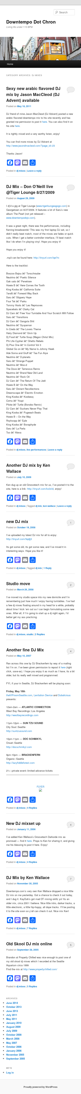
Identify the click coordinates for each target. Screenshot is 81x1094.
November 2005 (15, 1054)
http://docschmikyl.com (19, 747)
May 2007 (11, 1043)
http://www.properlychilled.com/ (40, 969)
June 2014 (12, 1003)
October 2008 (13, 1034)
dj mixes (20, 170)
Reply (48, 568)
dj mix (38, 506)
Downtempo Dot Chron (31, 21)
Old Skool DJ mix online (29, 943)
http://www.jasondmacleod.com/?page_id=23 (30, 145)
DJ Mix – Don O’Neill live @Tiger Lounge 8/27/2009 (30, 189)
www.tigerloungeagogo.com (51, 206)
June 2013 (12, 1011)
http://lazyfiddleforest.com (20, 762)
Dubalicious (64, 695)
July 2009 (11, 1030)
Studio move (18, 583)
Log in (10, 1072)
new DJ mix (17, 521)
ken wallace (49, 506)
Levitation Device (43, 695)
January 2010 (13, 1023)
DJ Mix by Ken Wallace (28, 877)
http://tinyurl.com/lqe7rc (46, 257)
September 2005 (15, 1058)
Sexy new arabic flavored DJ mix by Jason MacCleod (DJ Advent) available (33, 94)
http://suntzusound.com (19, 731)
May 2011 (11, 1019)
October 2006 (13, 1046)
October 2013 (13, 1007)
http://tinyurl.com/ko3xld (40, 488)
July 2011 (11, 1015)
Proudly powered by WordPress (40, 1087)
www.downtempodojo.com (20, 217)
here (44, 121)
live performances (36, 449)
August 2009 (13, 1027)
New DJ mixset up (23, 823)
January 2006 (13, 1050)
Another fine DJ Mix (25, 649)
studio (30, 634)
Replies (40, 634)
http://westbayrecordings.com (22, 715)
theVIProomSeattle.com (19, 695)
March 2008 (12, 1038)
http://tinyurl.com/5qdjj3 (19, 539)
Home (10, 63)
